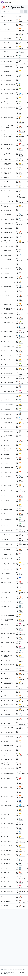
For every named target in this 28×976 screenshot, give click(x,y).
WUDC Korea (7, 2)
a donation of (13, 972)
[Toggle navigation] (25, 2)
